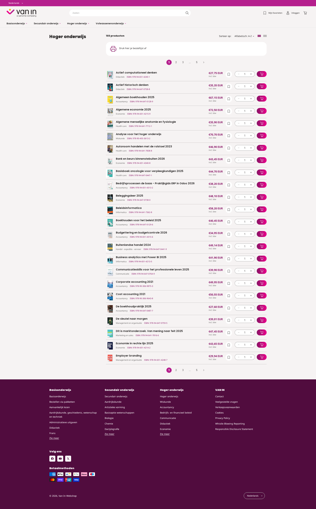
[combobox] (130, 13)
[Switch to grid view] (265, 36)
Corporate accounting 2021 (134, 282)
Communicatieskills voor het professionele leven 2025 (152, 269)
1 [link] (169, 62)
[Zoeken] (187, 13)
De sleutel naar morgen (131, 319)
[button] (16, 23)
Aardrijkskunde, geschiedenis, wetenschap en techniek (73, 414)
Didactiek (54, 427)
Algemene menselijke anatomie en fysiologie (146, 122)
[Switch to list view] (259, 36)
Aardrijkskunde (113, 401)
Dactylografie (112, 429)
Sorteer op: (225, 36)
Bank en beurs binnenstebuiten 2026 (140, 159)
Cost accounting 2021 (130, 294)
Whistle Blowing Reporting (230, 423)
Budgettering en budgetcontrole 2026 (141, 232)
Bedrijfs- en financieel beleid (176, 412)
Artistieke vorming (115, 407)
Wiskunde (165, 401)
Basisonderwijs (57, 396)
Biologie (109, 418)
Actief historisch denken (132, 85)
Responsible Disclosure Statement (234, 429)
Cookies (219, 412)
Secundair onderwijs (116, 396)
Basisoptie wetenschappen (119, 412)
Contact (219, 396)
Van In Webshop (68, 495)
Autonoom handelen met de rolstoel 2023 (144, 146)
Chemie (109, 423)
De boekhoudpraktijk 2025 (133, 306)
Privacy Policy (222, 418)
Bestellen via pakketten (62, 401)
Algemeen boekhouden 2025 (135, 97)
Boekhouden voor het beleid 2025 (138, 220)
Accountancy (167, 407)
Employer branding (129, 356)
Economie (165, 429)
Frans (52, 433)
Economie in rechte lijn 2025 (134, 343)
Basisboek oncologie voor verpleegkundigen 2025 (149, 171)
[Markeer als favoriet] (228, 74)
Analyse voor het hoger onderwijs (138, 134)
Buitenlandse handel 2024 (133, 245)
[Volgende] (203, 62)
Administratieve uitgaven (63, 422)
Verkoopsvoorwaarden (227, 407)
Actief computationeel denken (136, 72)
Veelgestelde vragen (226, 401)
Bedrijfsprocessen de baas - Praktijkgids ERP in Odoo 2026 (155, 183)
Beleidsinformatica (129, 208)
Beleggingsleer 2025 (129, 196)
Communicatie (168, 418)
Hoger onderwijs (169, 396)
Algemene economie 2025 (133, 109)
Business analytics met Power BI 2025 (141, 257)
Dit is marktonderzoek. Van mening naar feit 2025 (149, 331)
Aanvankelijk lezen (59, 407)
